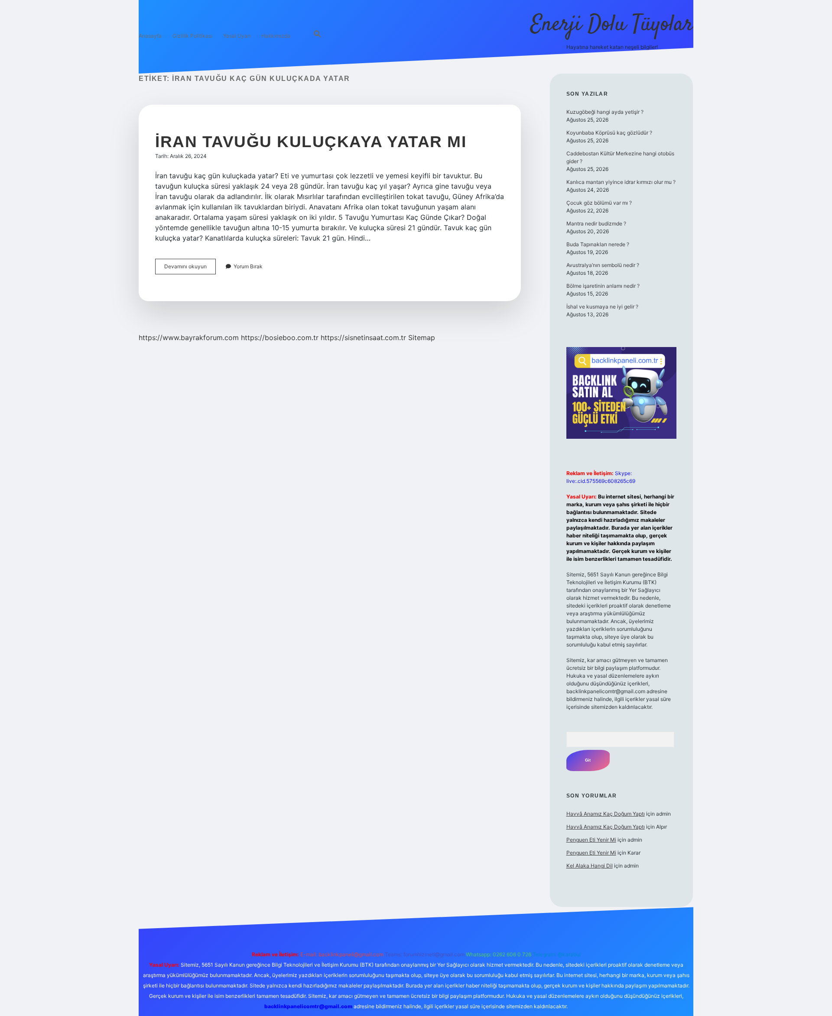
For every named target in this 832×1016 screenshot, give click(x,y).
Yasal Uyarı (236, 35)
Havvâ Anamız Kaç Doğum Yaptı (605, 813)
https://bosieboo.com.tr (279, 337)
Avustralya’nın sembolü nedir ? (602, 265)
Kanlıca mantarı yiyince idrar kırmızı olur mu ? (621, 182)
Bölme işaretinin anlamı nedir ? (603, 286)
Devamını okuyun (190, 268)
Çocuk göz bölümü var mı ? (599, 202)
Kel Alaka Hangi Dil (589, 865)
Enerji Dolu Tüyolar (611, 25)
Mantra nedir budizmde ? (596, 223)
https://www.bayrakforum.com (189, 337)
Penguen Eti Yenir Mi (591, 839)
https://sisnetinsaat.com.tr (363, 337)
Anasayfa (150, 35)
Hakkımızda (275, 35)
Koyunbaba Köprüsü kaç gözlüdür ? (609, 132)
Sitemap (421, 337)
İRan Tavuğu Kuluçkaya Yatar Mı (310, 142)
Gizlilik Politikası (192, 35)
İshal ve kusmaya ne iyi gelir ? (602, 306)
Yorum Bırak (248, 266)
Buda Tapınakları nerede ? (597, 244)
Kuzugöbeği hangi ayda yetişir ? (605, 112)
